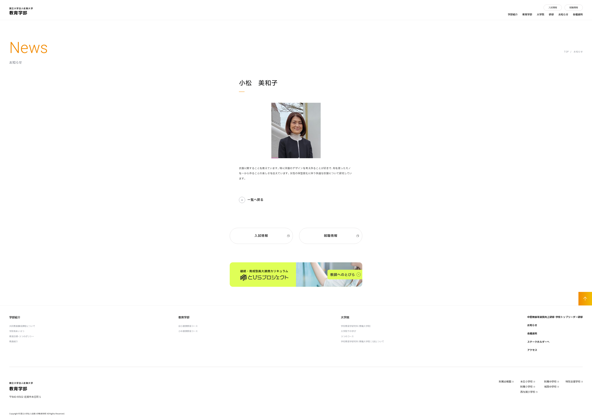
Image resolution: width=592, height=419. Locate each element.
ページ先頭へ (585, 298)
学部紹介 (513, 14)
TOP (566, 51)
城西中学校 (550, 387)
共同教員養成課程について (22, 326)
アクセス (532, 350)
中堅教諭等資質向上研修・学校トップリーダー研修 (555, 317)
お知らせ (563, 14)
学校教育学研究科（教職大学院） (356, 326)
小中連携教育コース (188, 331)
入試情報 (552, 7)
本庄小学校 (526, 382)
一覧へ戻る (255, 200)
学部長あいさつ (16, 331)
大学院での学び (348, 331)
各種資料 (578, 14)
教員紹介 (13, 341)
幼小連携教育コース (188, 326)
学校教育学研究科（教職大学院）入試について (362, 341)
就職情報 (573, 7)
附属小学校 (526, 387)
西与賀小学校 (527, 392)
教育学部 (21, 11)
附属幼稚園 (505, 382)
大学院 (540, 14)
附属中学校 (550, 382)
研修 (551, 14)
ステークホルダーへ (538, 342)
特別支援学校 (573, 382)
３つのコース (347, 336)
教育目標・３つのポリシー (21, 336)
